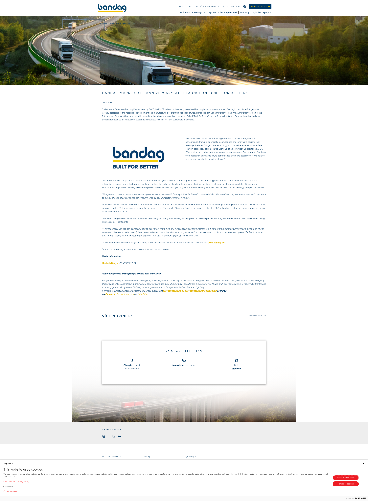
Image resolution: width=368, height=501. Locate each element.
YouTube (143, 294)
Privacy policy (27, 491)
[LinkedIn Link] (119, 436)
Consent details (10, 491)
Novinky (146, 456)
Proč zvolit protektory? (112, 456)
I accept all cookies (345, 477)
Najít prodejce (190, 456)
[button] (112, 8)
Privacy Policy (23, 481)
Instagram (129, 294)
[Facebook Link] (108, 436)
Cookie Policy (9, 481)
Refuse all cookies (346, 484)
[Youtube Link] (113, 436)
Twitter (119, 294)
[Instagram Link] (103, 436)
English (7, 463)
